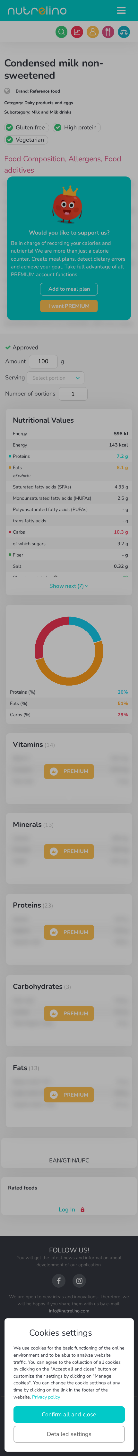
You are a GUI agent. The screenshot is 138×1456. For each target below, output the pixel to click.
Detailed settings (69, 1434)
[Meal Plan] (108, 32)
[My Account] (93, 32)
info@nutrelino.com (69, 1311)
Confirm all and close (69, 1414)
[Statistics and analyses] (77, 32)
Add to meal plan (69, 289)
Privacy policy (46, 1397)
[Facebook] (58, 1281)
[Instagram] (79, 1281)
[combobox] (55, 378)
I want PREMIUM (69, 306)
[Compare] (124, 32)
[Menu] (121, 10)
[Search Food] (62, 32)
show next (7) (67, 586)
